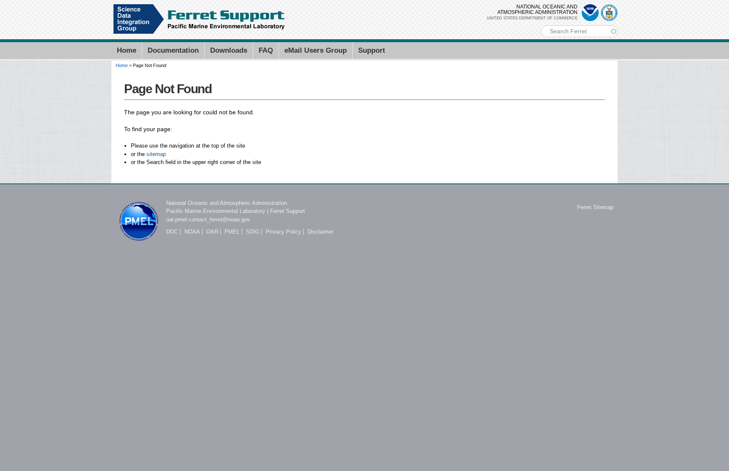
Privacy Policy (283, 232)
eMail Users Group (315, 50)
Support (371, 50)
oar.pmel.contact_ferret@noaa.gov (208, 219)
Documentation (173, 50)
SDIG (252, 232)
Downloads (228, 50)
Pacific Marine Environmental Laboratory (215, 211)
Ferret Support (287, 211)
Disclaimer (320, 232)
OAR (212, 232)
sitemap (156, 154)
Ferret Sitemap (595, 207)
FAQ (266, 50)
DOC (172, 232)
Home (126, 50)
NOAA (192, 232)
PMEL (232, 232)
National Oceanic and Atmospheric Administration (226, 203)
